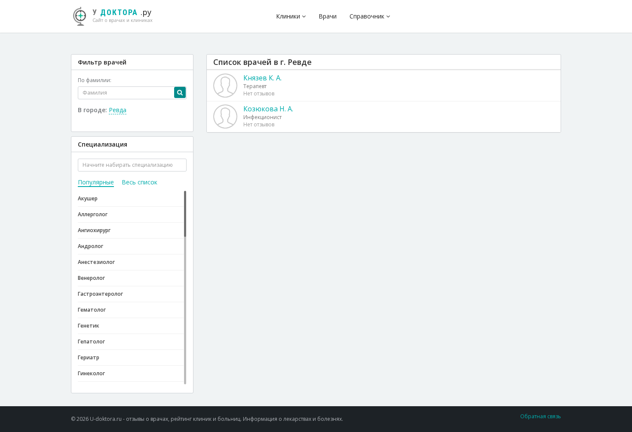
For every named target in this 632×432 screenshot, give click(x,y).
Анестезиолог (96, 262)
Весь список (139, 182)
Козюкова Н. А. (268, 108)
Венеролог (91, 278)
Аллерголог (92, 214)
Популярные (96, 182)
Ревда (117, 110)
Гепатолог (91, 341)
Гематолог (92, 309)
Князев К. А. (262, 78)
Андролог (90, 246)
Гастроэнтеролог (100, 293)
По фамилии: (94, 80)
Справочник (368, 16)
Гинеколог (91, 373)
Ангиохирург (94, 230)
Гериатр (88, 357)
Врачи (328, 16)
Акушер (88, 198)
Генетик (88, 325)
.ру (122, 15)
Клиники (289, 16)
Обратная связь (540, 416)
